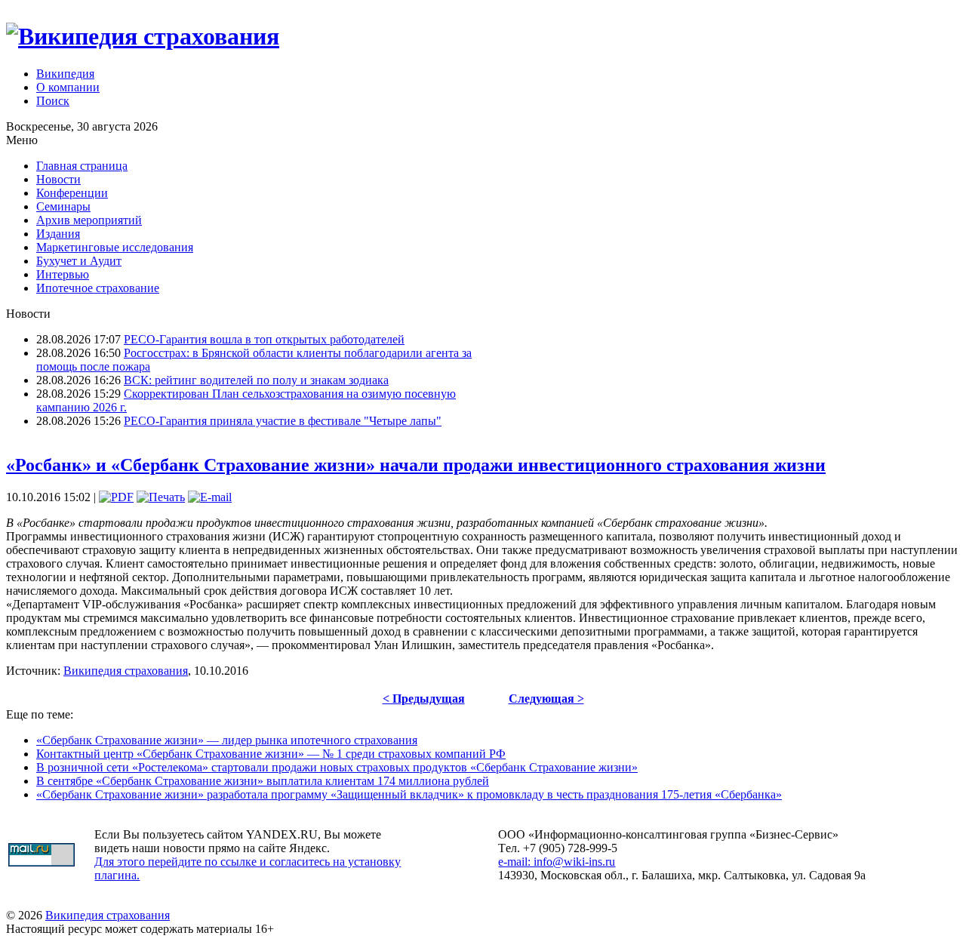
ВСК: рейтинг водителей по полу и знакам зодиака (256, 380)
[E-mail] (210, 497)
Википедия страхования (125, 670)
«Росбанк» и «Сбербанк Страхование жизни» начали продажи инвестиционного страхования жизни (416, 465)
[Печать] (161, 497)
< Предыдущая (424, 698)
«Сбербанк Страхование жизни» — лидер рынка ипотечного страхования (226, 740)
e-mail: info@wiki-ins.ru (556, 861)
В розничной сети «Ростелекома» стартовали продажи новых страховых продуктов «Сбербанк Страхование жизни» (337, 767)
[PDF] (116, 497)
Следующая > (546, 698)
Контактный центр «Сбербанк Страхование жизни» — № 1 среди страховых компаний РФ (271, 753)
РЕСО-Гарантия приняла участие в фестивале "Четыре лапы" (282, 420)
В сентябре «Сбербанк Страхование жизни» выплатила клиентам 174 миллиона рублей (262, 780)
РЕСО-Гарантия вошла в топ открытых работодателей (264, 339)
